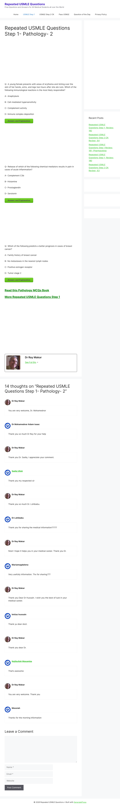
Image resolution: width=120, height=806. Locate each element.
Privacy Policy (101, 14)
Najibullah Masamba (22, 661)
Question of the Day (82, 14)
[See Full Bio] (37, 362)
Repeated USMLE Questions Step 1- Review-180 (101, 157)
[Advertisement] (41, 60)
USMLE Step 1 (29, 14)
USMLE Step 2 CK (46, 14)
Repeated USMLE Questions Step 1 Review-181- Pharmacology (101, 147)
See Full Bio (30, 362)
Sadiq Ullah (17, 471)
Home (15, 14)
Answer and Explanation (19, 121)
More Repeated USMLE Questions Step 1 (32, 297)
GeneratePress (80, 802)
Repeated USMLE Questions (25, 4)
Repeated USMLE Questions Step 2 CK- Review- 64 (99, 137)
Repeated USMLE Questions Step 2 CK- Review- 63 (99, 167)
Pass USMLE (64, 14)
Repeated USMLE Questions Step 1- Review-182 (101, 128)
